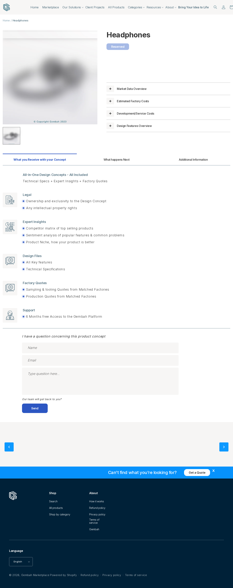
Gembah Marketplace (35, 575)
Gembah (94, 529)
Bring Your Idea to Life (193, 7)
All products (56, 507)
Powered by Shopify (63, 575)
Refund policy (97, 507)
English (18, 561)
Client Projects (94, 7)
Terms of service (94, 521)
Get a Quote (197, 472)
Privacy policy (97, 514)
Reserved (117, 46)
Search (53, 501)
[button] (72, 7)
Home (34, 7)
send (34, 408)
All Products (116, 7)
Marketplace (50, 7)
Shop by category (59, 514)
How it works (96, 501)
